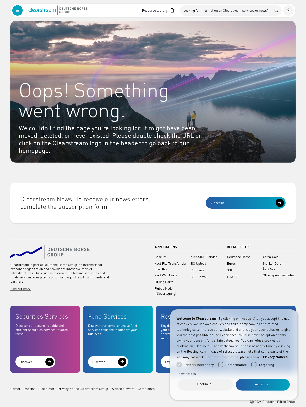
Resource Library (154, 10)
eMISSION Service (204, 257)
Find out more (20, 289)
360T (230, 270)
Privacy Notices (275, 357)
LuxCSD (233, 277)
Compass (197, 270)
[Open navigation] (20, 10)
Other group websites (279, 275)
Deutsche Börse (238, 257)
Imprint (29, 389)
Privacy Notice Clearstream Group (83, 389)
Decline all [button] (205, 384)
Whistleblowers (122, 389)
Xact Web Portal (166, 275)
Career (15, 389)
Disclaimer (46, 389)
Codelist (161, 257)
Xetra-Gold (271, 257)
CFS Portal (199, 277)
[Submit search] (276, 10)
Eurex (231, 263)
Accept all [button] (263, 384)
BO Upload (198, 263)
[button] (234, 373)
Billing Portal (164, 282)
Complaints (146, 389)
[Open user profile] (288, 10)
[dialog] (234, 354)
